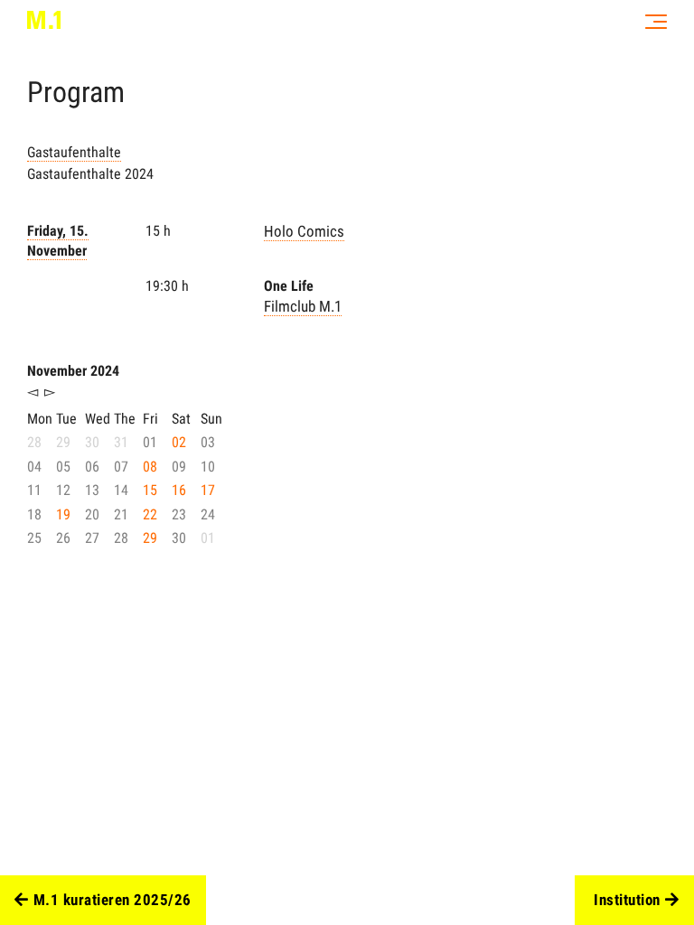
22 (150, 514)
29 (150, 538)
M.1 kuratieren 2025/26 (112, 900)
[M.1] (44, 20)
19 (63, 514)
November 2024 (73, 370)
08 (150, 466)
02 (179, 442)
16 (179, 490)
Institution (627, 900)
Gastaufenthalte (74, 152)
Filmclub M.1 (303, 306)
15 (150, 490)
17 (208, 490)
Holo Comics (304, 231)
